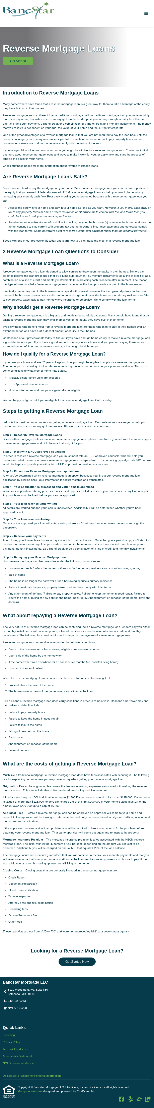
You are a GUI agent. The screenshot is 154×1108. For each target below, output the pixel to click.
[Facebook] (121, 1099)
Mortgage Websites (30, 1091)
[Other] (147, 1099)
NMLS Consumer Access (18, 1063)
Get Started (18, 61)
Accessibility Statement (17, 1056)
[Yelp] (130, 1099)
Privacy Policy (11, 1042)
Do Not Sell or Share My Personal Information (32, 1075)
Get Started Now (77, 961)
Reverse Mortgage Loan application (54, 471)
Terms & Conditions (15, 1049)
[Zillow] (139, 1099)
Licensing (9, 1035)
